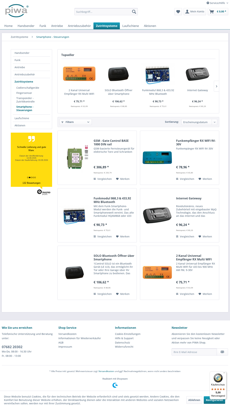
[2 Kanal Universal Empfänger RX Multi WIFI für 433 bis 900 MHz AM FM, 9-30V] (79, 74)
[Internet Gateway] (198, 74)
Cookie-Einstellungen (128, 334)
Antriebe (20, 67)
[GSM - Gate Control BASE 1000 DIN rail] (74, 157)
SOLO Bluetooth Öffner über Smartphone (118, 91)
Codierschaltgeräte (27, 87)
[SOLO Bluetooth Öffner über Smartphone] (119, 74)
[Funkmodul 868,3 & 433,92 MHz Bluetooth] (158, 74)
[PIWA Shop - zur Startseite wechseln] (16, 12)
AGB (60, 342)
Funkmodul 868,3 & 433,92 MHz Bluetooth (158, 91)
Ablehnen (194, 400)
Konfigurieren (214, 400)
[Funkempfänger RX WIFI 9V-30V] (157, 157)
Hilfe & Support (124, 338)
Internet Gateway (197, 90)
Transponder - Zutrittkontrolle (25, 99)
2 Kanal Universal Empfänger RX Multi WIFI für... (79, 92)
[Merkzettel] (178, 11)
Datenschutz (122, 342)
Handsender (22, 53)
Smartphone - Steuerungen (24, 108)
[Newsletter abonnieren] (222, 352)
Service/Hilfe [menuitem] (217, 3)
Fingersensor (24, 93)
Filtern (69, 122)
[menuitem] (106, 11)
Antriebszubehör (25, 74)
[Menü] (224, 373)
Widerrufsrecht (124, 346)
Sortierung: (172, 121)
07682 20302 (12, 347)
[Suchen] (134, 11)
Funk (17, 60)
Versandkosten (67, 334)
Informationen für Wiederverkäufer (79, 338)
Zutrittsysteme (24, 81)
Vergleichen (104, 179)
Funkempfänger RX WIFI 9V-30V (196, 142)
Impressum (65, 346)
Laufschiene (22, 118)
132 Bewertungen (31, 183)
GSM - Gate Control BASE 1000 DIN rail (111, 142)
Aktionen (20, 125)
